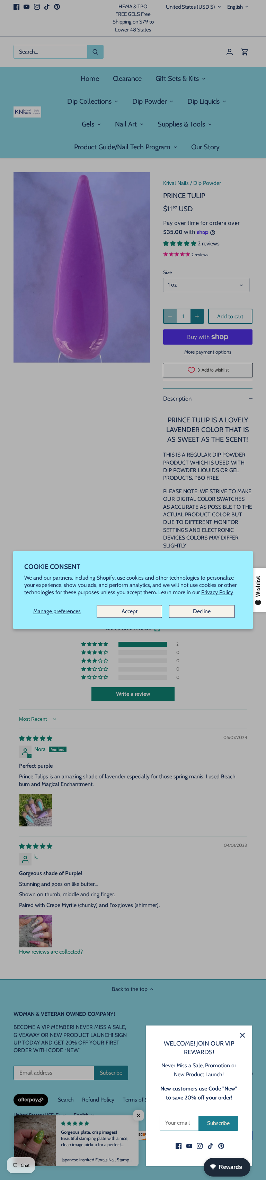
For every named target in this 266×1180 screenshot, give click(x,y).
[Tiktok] (210, 1146)
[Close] (242, 1035)
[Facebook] (178, 1146)
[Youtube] (189, 1146)
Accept (130, 611)
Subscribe (218, 1123)
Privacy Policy (217, 592)
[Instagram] (200, 1146)
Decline (202, 611)
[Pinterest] (221, 1146)
